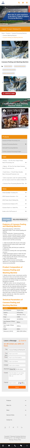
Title (6, 349)
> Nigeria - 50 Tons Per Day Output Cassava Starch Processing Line (13, 167)
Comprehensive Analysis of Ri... (10, 203)
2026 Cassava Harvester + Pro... (10, 196)
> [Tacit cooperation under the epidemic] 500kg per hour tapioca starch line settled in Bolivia (14, 178)
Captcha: (6, 382)
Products (8, 33)
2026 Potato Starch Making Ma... (10, 200)
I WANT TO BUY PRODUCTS (11, 29)
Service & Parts (10, 415)
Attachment (6, 368)
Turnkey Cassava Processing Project (11, 151)
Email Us (23, 340)
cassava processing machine (9, 69)
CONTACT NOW (10, 93)
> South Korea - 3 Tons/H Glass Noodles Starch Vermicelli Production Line (12, 173)
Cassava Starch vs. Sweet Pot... (10, 207)
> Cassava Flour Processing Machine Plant (13, 183)
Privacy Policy (17, 439)
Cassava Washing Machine (10, 35)
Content (6, 372)
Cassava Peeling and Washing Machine (13, 37)
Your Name (6, 354)
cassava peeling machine (19, 66)
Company (6, 365)
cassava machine (8, 66)
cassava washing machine (8, 73)
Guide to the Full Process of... (9, 211)
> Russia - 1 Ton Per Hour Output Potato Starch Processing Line (12, 161)
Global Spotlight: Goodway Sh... (10, 192)
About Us (8, 405)
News (7, 410)
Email (5, 357)
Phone (5, 361)
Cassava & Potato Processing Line (11, 140)
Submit (17, 387)
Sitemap (11, 439)
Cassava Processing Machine (19, 33)
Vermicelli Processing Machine (10, 147)
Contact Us (9, 419)
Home (3, 33)
